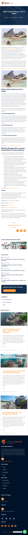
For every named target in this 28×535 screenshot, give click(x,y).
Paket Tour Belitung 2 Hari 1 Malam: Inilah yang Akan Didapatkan (12, 330)
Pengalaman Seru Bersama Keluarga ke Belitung (16, 68)
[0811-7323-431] (2, 499)
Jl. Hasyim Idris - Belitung (6, 461)
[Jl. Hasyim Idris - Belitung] (2, 459)
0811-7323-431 (12, 202)
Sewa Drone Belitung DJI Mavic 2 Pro (13, 145)
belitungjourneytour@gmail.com (10, 207)
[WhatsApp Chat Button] (25, 532)
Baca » (4, 346)
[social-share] (17, 230)
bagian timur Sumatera (10, 49)
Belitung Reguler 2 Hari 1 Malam (12, 188)
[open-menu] (23, 3)
